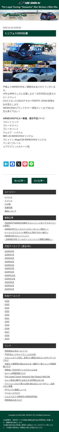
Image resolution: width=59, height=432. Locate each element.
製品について (10, 211)
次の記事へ (39, 180)
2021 (7, 318)
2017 (7, 332)
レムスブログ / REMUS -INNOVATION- (21, 396)
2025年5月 (9, 282)
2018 (7, 329)
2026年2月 (9, 272)
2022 (7, 315)
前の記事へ (19, 180)
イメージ (8, 201)
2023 (7, 311)
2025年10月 (10, 279)
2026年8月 (9, 251)
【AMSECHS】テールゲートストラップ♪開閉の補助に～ (29, 239)
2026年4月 (9, 265)
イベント (8, 197)
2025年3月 (9, 289)
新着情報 (8, 207)
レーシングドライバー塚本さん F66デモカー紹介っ (26, 232)
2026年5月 (9, 262)
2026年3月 (9, 268)
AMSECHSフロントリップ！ (17, 236)
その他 (8, 204)
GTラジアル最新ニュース (15, 390)
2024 (7, 308)
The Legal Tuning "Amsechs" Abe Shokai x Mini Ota (29, 7)
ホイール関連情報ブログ (15, 373)
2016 (7, 335)
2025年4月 (9, 286)
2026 (7, 301)
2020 (7, 322)
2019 (7, 325)
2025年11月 (10, 275)
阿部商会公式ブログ (13, 400)
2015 (7, 339)
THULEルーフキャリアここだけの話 (20, 354)
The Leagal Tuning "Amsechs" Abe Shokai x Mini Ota (27, 377)
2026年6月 (9, 258)
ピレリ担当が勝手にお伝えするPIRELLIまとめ (24, 380)
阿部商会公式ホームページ (16, 351)
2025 (7, 304)
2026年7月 (9, 255)
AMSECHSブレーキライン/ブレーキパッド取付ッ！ (27, 229)
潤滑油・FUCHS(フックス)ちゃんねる (21, 370)
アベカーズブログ (12, 393)
